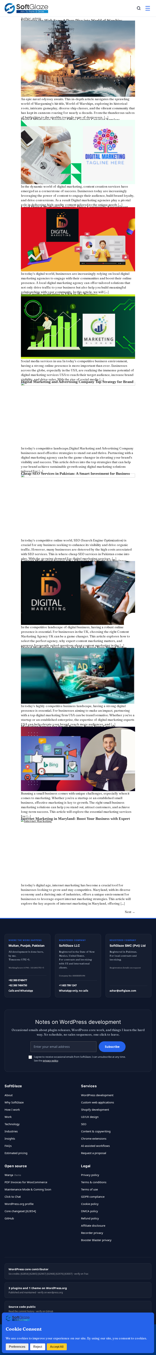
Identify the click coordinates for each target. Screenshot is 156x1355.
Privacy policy (90, 1175)
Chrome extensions (93, 1138)
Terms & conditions (93, 1182)
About (9, 1095)
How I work (12, 1109)
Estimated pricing (16, 1153)
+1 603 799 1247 (68, 985)
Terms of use (89, 1189)
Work (8, 1117)
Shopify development (95, 1109)
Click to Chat (13, 1196)
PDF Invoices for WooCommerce (26, 1182)
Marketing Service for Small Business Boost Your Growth (68, 726)
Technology (12, 1124)
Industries (11, 1131)
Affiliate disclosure (93, 1225)
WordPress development (97, 1095)
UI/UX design (90, 1117)
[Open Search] (139, 8)
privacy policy (50, 1060)
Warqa (9, 1175)
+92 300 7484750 (18, 985)
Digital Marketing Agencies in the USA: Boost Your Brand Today (74, 648)
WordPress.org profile (19, 1204)
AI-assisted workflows (95, 1146)
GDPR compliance (92, 1196)
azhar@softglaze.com (123, 990)
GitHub (9, 1218)
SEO (83, 1124)
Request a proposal (93, 1153)
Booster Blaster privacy (96, 1240)
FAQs (8, 1146)
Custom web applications (97, 1102)
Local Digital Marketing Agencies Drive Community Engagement (74, 207)
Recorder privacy (92, 1233)
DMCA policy (89, 1211)
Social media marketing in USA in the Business (59, 294)
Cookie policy (90, 1204)
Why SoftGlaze (14, 1102)
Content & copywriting (96, 1131)
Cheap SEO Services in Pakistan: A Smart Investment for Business (75, 473)
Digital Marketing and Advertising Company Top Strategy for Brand (77, 382)
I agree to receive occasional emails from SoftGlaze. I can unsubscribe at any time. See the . (80, 1058)
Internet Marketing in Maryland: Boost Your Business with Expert (75, 818)
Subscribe (112, 1047)
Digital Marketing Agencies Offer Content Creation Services (70, 120)
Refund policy (90, 1218)
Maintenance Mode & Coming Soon (28, 1189)
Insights (10, 1138)
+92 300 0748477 (18, 980)
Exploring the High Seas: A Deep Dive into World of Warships (71, 20)
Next (130, 912)
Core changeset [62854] (20, 1211)
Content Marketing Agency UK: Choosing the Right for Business (74, 561)
